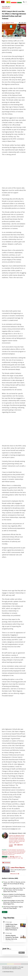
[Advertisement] (14, 171)
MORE (21, 952)
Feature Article (6, 8)
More (17, 842)
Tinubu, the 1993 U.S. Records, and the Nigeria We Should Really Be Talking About (14, 883)
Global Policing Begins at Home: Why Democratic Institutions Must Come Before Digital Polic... (13, 902)
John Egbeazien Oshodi (8, 22)
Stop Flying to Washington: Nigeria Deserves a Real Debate (13, 907)
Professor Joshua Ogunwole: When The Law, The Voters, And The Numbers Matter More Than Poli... (14, 889)
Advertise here (15, 873)
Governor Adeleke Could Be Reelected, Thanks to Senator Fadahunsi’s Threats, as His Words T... (14, 896)
